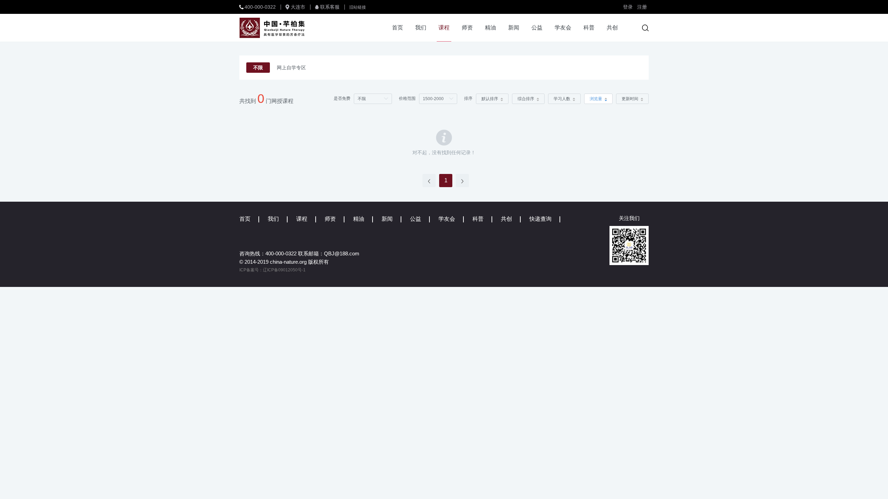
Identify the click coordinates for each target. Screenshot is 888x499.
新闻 (513, 27)
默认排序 (489, 98)
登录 (628, 7)
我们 (420, 27)
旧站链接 (357, 7)
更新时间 (630, 98)
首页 (397, 27)
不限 (258, 67)
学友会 (563, 27)
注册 (642, 7)
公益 (537, 27)
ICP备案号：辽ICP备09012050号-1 (272, 270)
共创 (612, 27)
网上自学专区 (291, 67)
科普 (589, 27)
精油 (490, 27)
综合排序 (526, 98)
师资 (467, 27)
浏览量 (596, 98)
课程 (444, 27)
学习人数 (562, 98)
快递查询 (540, 219)
